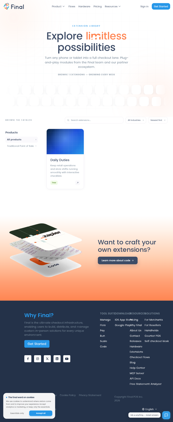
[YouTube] (66, 358)
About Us (132, 330)
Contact (132, 336)
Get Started (161, 6)
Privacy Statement (90, 395)
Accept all (41, 413)
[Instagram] (37, 358)
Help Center (132, 368)
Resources (111, 6)
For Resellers (147, 325)
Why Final (132, 325)
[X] (47, 358)
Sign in (144, 6)
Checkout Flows (132, 357)
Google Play (117, 325)
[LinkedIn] (57, 358)
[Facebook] (27, 358)
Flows (72, 6)
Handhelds (147, 330)
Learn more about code (116, 260)
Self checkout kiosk (147, 341)
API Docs (132, 378)
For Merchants (147, 320)
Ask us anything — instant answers (144, 415)
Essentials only (17, 413)
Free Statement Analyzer (132, 384)
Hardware (84, 6)
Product (56, 6)
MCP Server (132, 373)
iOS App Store (117, 320)
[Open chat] (166, 415)
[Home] (13, 6)
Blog (132, 362)
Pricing (98, 6)
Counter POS (147, 336)
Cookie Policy (68, 395)
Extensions (132, 352)
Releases (132, 341)
